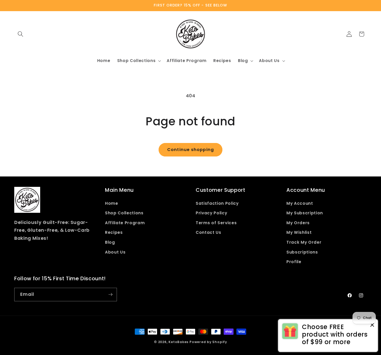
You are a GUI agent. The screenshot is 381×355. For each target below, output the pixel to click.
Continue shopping (190, 150)
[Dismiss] (372, 325)
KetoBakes (178, 342)
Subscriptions (302, 252)
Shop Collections (124, 213)
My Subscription (304, 213)
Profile (293, 261)
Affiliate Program (125, 223)
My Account (299, 203)
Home (111, 203)
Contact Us (208, 232)
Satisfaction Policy (217, 203)
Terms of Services (216, 223)
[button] (20, 34)
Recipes (114, 232)
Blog (110, 242)
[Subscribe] (110, 294)
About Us (115, 252)
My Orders (298, 223)
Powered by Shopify (208, 342)
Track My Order (303, 242)
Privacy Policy (211, 213)
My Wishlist (299, 232)
